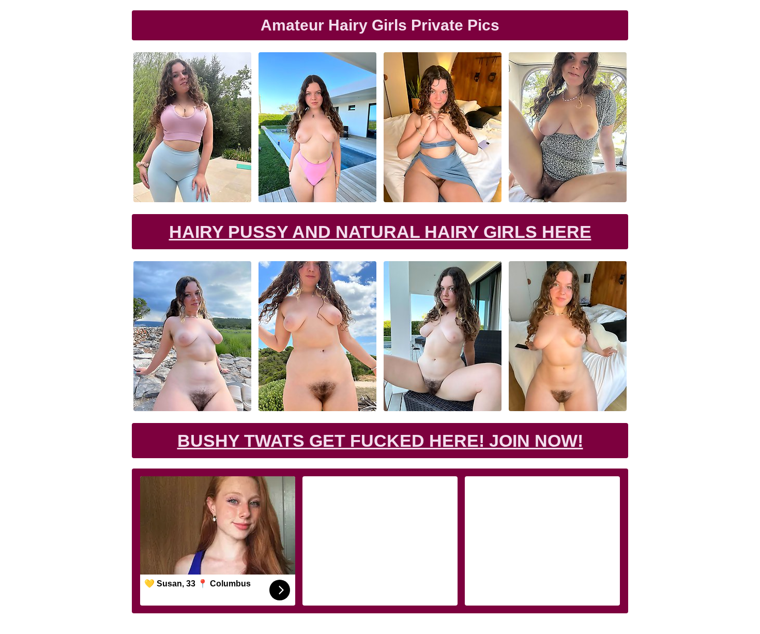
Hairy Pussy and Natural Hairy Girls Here (380, 231)
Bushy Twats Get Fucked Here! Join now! (380, 440)
